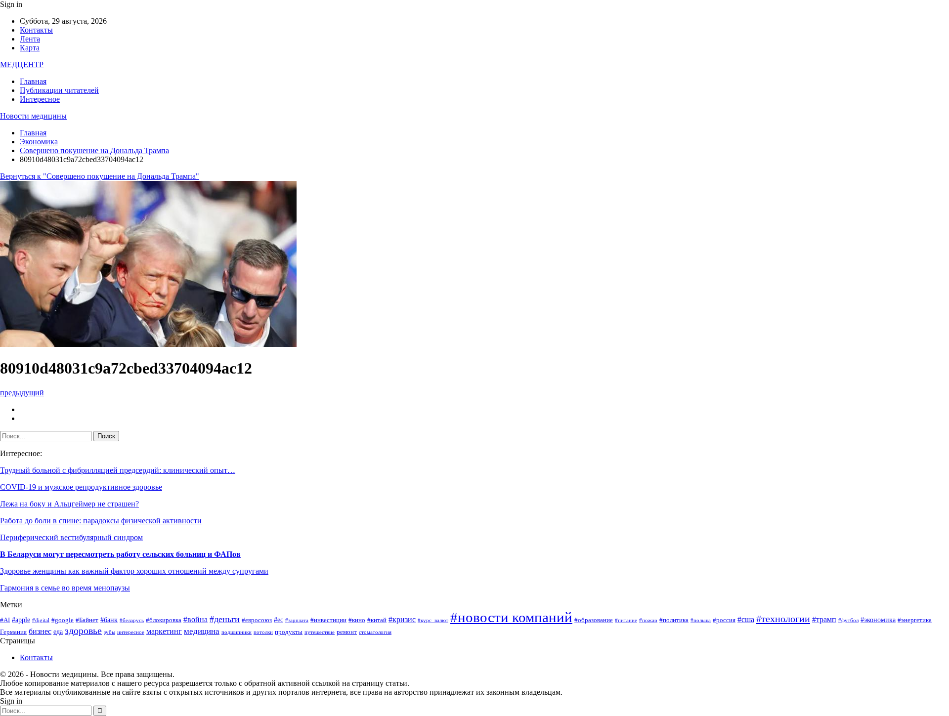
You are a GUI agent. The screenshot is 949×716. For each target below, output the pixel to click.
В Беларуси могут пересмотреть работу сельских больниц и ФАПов (120, 554)
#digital (40, 620)
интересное (130, 632)
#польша (700, 620)
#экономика (878, 620)
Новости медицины (33, 116)
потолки (263, 632)
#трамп (824, 619)
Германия (13, 632)
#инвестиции (328, 620)
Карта (30, 47)
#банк (109, 620)
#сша (745, 619)
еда (58, 631)
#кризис (402, 619)
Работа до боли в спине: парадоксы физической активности (101, 520)
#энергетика (915, 620)
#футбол (848, 620)
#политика (674, 620)
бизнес (40, 631)
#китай (377, 620)
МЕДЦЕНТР (21, 64)
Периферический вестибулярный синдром (71, 537)
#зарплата (296, 620)
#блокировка (163, 620)
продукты (288, 632)
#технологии (783, 618)
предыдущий (22, 392)
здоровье (83, 631)
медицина (201, 631)
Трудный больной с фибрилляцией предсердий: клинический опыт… (117, 470)
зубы (109, 632)
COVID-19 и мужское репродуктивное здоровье (81, 487)
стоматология (375, 632)
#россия (724, 620)
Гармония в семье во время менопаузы (65, 588)
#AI (5, 620)
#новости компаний (511, 617)
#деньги (225, 619)
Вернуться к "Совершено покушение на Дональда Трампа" (99, 176)
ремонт (347, 632)
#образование (593, 620)
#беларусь (132, 620)
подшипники (236, 632)
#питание (626, 620)
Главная (33, 81)
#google (62, 620)
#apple (21, 620)
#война (195, 619)
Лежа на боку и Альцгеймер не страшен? (69, 504)
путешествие (319, 632)
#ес (278, 620)
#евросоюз (257, 620)
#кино (356, 620)
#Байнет (87, 620)
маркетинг (164, 631)
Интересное (40, 99)
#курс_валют (433, 620)
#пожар (648, 620)
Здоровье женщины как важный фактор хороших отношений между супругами (134, 571)
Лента (30, 39)
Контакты (36, 30)
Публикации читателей (59, 90)
